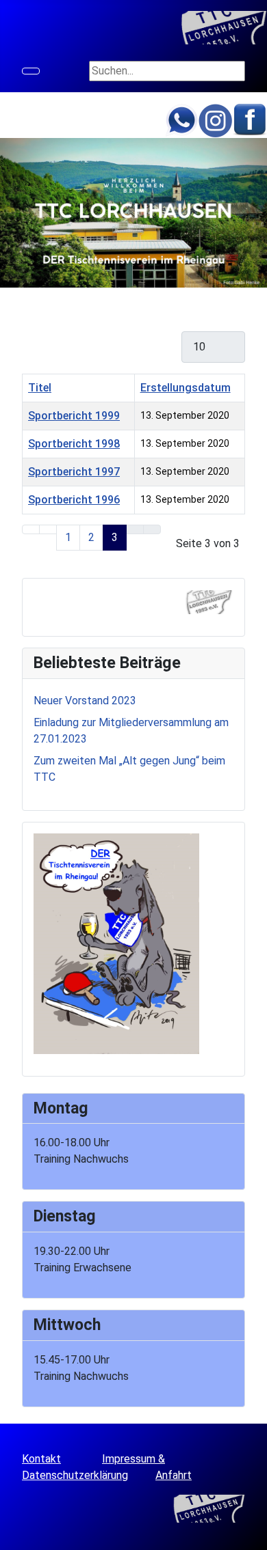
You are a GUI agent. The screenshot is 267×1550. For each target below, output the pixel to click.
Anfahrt (173, 1475)
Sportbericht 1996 (74, 499)
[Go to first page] (31, 529)
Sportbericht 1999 (74, 415)
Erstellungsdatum (185, 387)
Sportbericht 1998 (74, 443)
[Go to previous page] (48, 529)
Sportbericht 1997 (74, 471)
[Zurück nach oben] (250, 1533)
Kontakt (41, 1458)
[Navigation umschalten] (31, 71)
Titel (39, 387)
